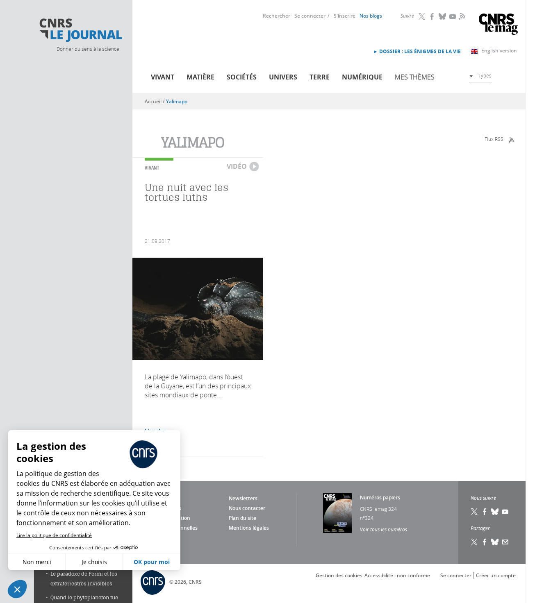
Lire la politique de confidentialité (54, 535)
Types (485, 75)
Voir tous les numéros (383, 529)
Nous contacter (247, 508)
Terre (320, 77)
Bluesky (443, 16)
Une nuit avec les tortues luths (186, 192)
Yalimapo (176, 101)
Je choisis (94, 562)
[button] (17, 589)
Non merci (37, 562)
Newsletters (243, 498)
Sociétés (242, 77)
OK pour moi (152, 562)
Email (505, 542)
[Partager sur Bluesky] (495, 542)
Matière (200, 77)
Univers (283, 77)
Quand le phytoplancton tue (84, 597)
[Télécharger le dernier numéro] (337, 513)
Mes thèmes (415, 77)
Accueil (153, 101)
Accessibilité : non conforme (397, 575)
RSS (461, 16)
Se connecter (310, 15)
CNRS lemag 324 (378, 509)
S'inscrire (344, 15)
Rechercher (276, 15)
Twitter (422, 16)
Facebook (432, 16)
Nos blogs (371, 15)
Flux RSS (494, 139)
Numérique (362, 77)
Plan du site (242, 518)
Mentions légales (249, 527)
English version (499, 50)
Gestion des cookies (339, 575)
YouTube (453, 16)
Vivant (162, 77)
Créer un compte (496, 575)
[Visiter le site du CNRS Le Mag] (498, 25)
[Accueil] (80, 30)
